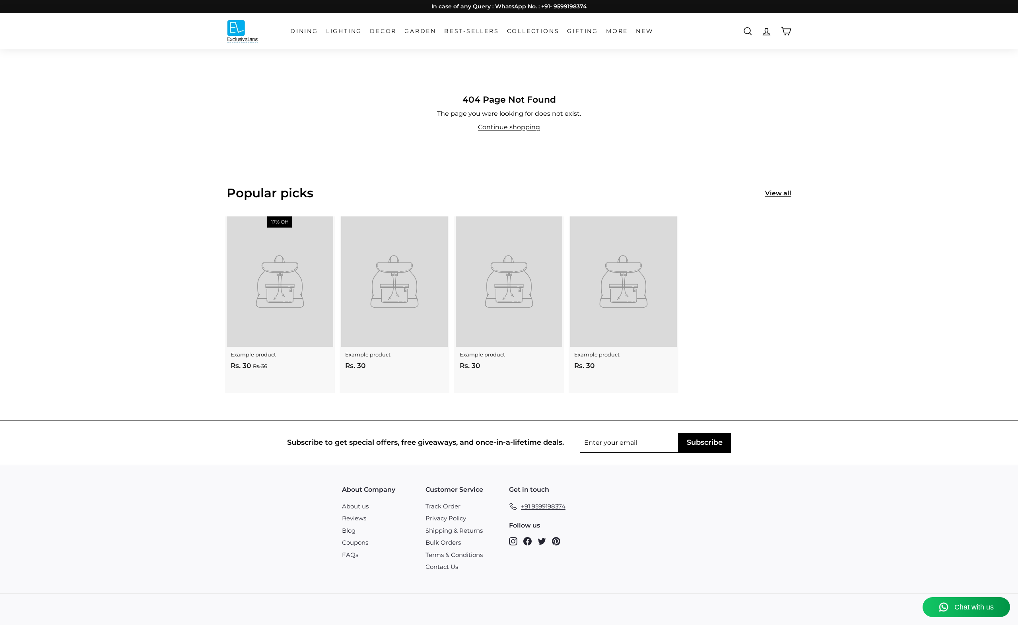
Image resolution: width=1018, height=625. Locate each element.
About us (355, 506)
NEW (644, 31)
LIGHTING (344, 31)
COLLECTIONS (533, 31)
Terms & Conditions (454, 555)
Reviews (354, 518)
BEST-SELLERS (471, 31)
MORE (617, 31)
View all (778, 193)
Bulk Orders (443, 542)
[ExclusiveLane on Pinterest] (556, 540)
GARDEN (420, 31)
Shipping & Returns (454, 530)
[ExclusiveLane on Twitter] (542, 540)
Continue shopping (509, 127)
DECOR (383, 31)
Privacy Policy (445, 518)
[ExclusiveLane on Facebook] (527, 540)
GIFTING (582, 31)
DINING (304, 31)
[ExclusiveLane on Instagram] (513, 540)
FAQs (350, 555)
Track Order (442, 506)
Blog (349, 530)
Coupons (355, 542)
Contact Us (441, 566)
